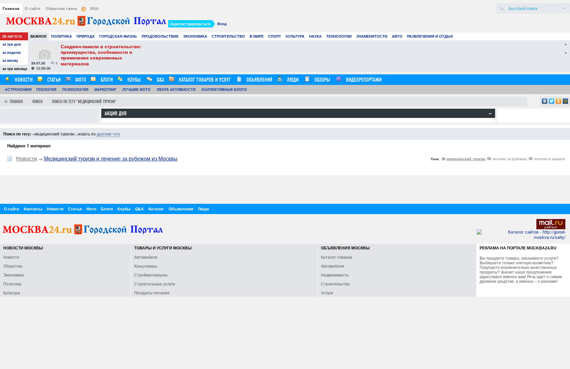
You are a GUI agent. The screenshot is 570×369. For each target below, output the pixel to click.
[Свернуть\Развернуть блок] (490, 114)
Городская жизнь (118, 36)
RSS (94, 8)
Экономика (195, 36)
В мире (257, 36)
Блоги (106, 79)
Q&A (159, 79)
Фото (80, 79)
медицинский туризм (466, 158)
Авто (397, 36)
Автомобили (145, 257)
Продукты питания (152, 292)
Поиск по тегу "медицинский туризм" (84, 101)
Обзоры (321, 79)
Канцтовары (145, 266)
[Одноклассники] (558, 101)
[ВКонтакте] (544, 101)
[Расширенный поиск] (564, 8)
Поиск (37, 101)
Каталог (156, 209)
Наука (315, 36)
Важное (38, 36)
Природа (86, 36)
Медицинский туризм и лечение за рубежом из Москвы (110, 158)
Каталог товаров (336, 257)
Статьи (53, 79)
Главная (11, 8)
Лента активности (176, 89)
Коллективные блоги (224, 89)
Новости (23, 79)
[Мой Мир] (565, 101)
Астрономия (18, 89)
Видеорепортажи (363, 79)
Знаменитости (371, 36)
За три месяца (14, 68)
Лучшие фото (136, 89)
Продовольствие (160, 36)
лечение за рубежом (509, 158)
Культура (295, 36)
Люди (292, 79)
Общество (12, 266)
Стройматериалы (151, 274)
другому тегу (108, 133)
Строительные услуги (154, 283)
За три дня (11, 44)
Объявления (258, 79)
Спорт (274, 36)
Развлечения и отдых (430, 36)
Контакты (33, 209)
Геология (46, 89)
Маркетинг (105, 89)
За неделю (11, 52)
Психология (75, 89)
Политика (61, 36)
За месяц (10, 60)
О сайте (33, 8)
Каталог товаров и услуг (204, 79)
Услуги (327, 292)
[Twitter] (551, 101)
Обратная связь (62, 8)
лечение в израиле (549, 158)
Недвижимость (335, 274)
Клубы (133, 79)
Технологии (339, 36)
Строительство (228, 36)
